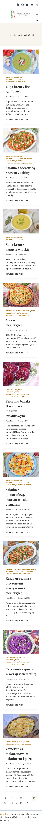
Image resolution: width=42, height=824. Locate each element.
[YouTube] (32, 4)
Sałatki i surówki (23, 485)
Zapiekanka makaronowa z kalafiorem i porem (20, 754)
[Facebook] (17, 4)
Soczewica (18, 163)
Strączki (28, 163)
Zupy (24, 82)
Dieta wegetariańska (14, 742)
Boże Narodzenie (13, 657)
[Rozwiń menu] (37, 14)
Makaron (17, 315)
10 (21, 798)
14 (12, 803)
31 (21, 803)
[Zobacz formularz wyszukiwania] (37, 21)
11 (27, 798)
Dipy (21, 158)
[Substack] (36, 4)
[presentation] (21, 62)
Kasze (22, 571)
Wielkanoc (16, 82)
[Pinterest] (27, 4)
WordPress (5, 814)
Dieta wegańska (12, 77)
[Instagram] (22, 4)
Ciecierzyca (11, 311)
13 (5, 803)
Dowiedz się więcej (17, 119)
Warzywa (20, 396)
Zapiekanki (26, 744)
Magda (12, 97)
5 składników (11, 390)
